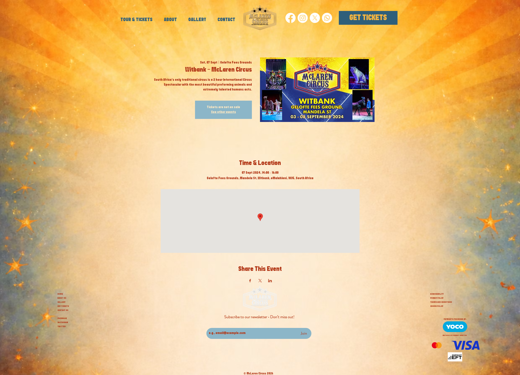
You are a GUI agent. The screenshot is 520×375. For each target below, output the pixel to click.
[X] (315, 18)
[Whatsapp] (327, 18)
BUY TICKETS (63, 306)
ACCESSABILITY (437, 294)
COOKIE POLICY (436, 306)
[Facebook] (290, 18)
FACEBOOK (62, 318)
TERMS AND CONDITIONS (441, 302)
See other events (223, 112)
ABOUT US (61, 298)
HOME (60, 294)
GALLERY (61, 302)
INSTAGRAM (62, 322)
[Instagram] (303, 18)
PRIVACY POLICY (436, 298)
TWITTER (61, 326)
